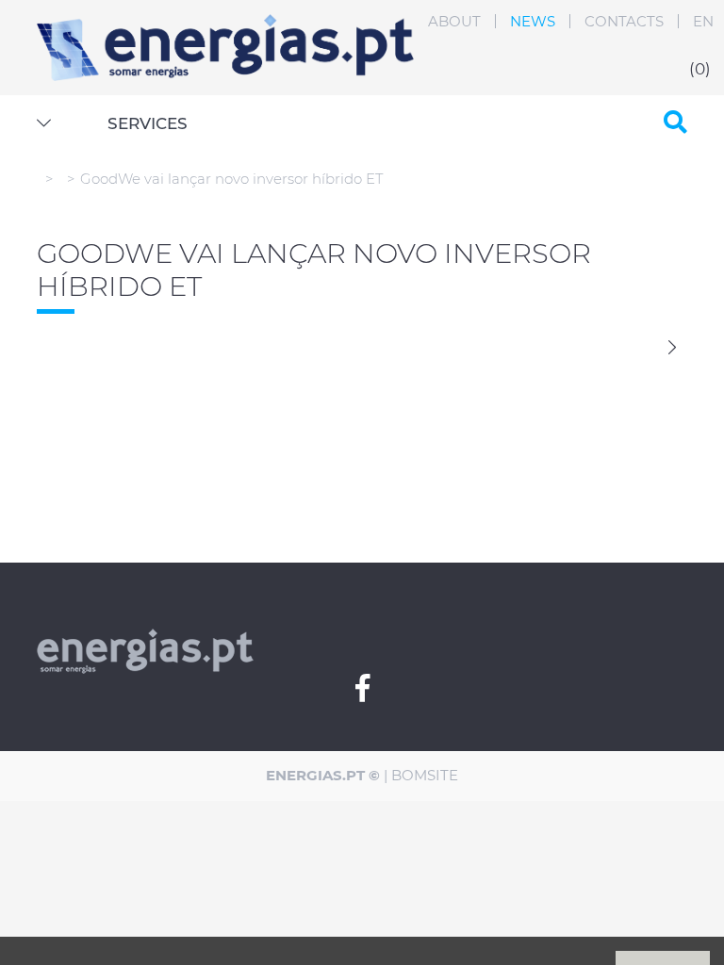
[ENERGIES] (225, 25)
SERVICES (147, 123)
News (532, 21)
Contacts (624, 21)
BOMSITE (424, 775)
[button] (44, 123)
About (454, 21)
